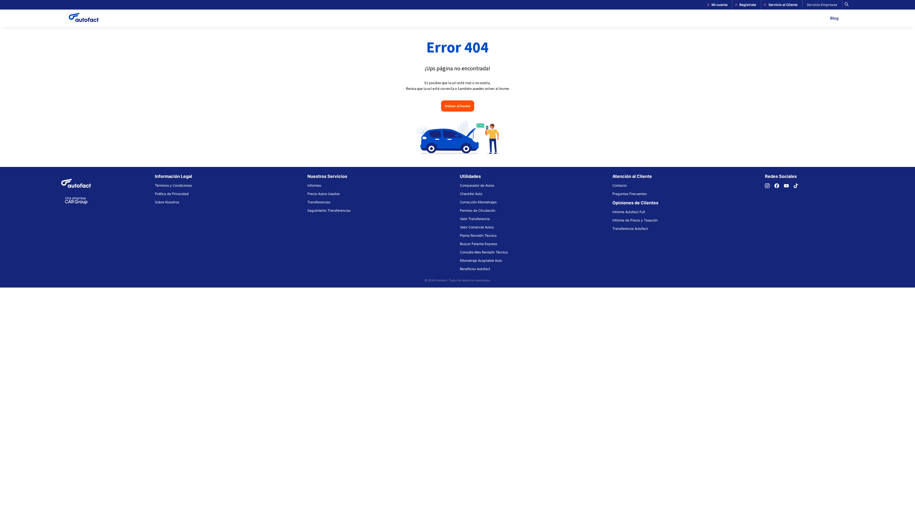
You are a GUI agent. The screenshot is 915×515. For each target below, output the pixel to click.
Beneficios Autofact (475, 269)
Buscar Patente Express (478, 244)
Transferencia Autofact (630, 229)
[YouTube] (788, 187)
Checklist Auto (471, 194)
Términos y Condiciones (173, 185)
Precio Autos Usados (323, 194)
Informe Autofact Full (628, 212)
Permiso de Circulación (477, 210)
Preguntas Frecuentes (629, 194)
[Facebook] (779, 187)
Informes (314, 185)
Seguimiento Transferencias (329, 210)
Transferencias (318, 202)
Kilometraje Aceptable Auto (481, 260)
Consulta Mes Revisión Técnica (484, 252)
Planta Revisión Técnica (478, 235)
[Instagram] (769, 187)
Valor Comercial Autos (477, 227)
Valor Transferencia (475, 219)
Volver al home (457, 105)
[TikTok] (798, 187)
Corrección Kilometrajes (478, 202)
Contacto (619, 185)
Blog (834, 18)
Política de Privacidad (172, 194)
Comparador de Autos (477, 185)
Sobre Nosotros (167, 202)
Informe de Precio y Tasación (635, 220)
